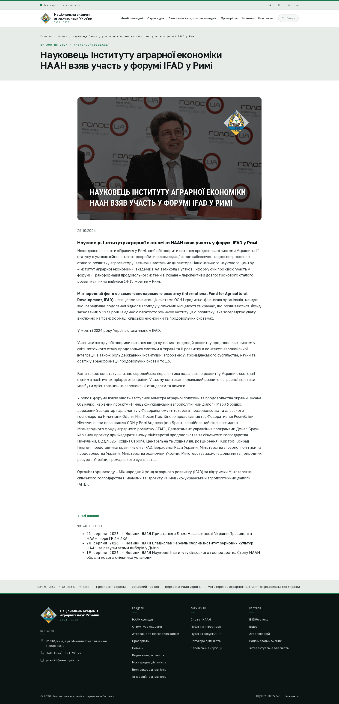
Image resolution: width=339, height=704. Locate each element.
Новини (62, 36)
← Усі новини (88, 516)
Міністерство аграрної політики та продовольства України (254, 586)
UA (269, 5)
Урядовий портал (145, 586)
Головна (46, 36)
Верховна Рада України (183, 586)
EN (278, 5)
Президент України (111, 586)
